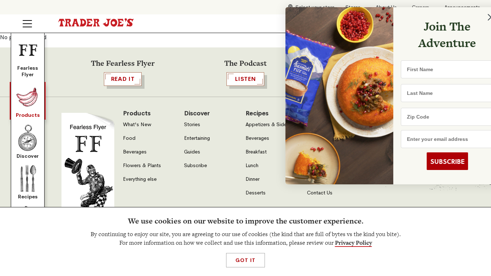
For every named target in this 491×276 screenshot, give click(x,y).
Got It (245, 260)
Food (129, 138)
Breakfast (256, 152)
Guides (192, 152)
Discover (28, 156)
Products (28, 115)
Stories (192, 124)
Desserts (256, 193)
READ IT (123, 79)
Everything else (140, 179)
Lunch (252, 165)
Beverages (135, 152)
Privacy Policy (353, 243)
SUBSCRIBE (430, 161)
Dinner (253, 179)
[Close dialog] (474, 17)
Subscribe (195, 165)
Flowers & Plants (142, 165)
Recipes (28, 196)
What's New (137, 124)
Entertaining (197, 138)
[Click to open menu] (27, 23)
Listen (245, 79)
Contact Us (319, 193)
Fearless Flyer (27, 71)
